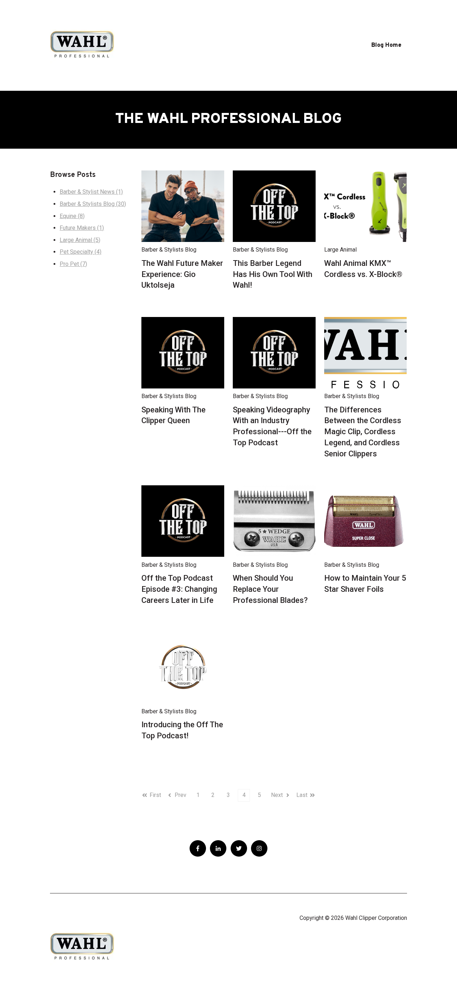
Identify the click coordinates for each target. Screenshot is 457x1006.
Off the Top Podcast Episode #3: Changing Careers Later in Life (179, 589)
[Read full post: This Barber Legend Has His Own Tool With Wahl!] (274, 206)
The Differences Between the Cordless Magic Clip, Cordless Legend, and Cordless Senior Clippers (362, 431)
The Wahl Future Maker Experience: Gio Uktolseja (182, 274)
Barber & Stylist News (91, 191)
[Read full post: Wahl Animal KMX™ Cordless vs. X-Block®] (365, 206)
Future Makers (82, 227)
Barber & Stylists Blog (93, 203)
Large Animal (80, 240)
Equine (72, 216)
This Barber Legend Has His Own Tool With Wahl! (272, 274)
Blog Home (386, 45)
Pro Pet (73, 264)
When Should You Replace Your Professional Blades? (270, 589)
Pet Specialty (80, 251)
